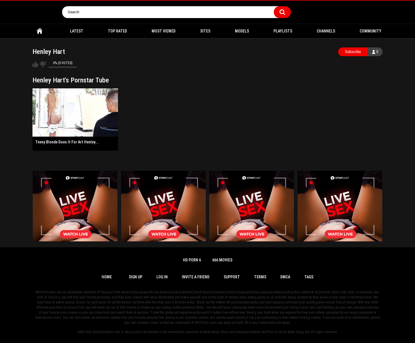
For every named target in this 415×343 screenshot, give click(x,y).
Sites (205, 31)
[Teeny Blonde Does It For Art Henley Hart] (75, 112)
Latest (76, 31)
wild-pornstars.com (106, 332)
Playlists (283, 31)
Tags (308, 277)
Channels (326, 31)
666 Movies (222, 260)
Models (242, 31)
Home (39, 31)
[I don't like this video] (43, 64)
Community (370, 31)
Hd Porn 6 (192, 260)
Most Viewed (164, 31)
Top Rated (117, 31)
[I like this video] (35, 64)
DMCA (285, 277)
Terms (260, 277)
